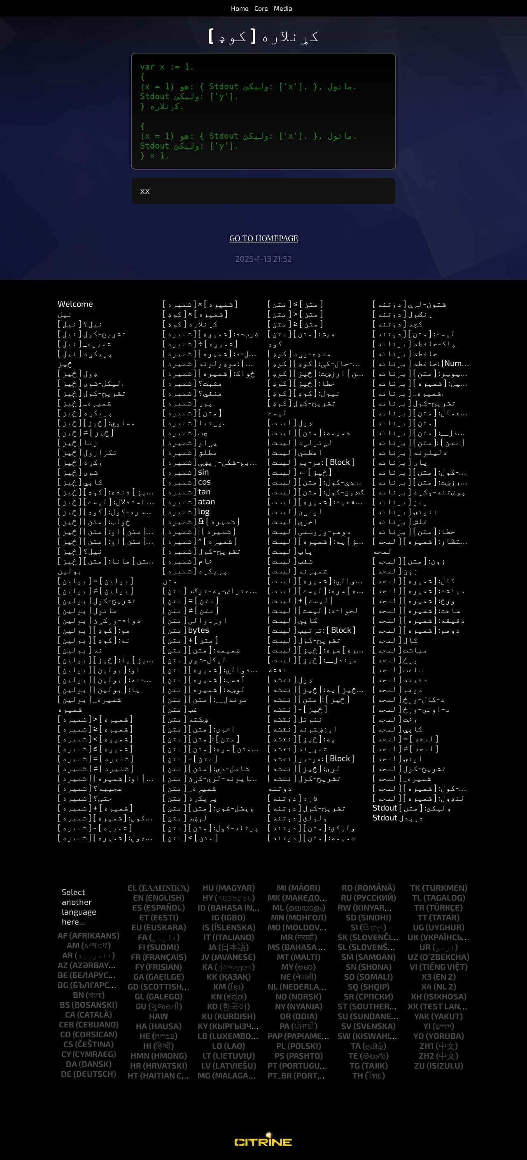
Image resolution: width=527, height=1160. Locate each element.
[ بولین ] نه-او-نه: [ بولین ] (113, 679)
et (144, 917)
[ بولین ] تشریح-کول (97, 600)
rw (344, 907)
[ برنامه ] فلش (400, 521)
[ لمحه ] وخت (395, 718)
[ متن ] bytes (186, 629)
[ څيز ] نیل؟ (80, 550)
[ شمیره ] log (186, 511)
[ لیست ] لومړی (295, 511)
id (202, 907)
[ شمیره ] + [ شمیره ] (95, 807)
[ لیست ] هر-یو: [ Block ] (311, 461)
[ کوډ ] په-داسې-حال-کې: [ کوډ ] (327, 363)
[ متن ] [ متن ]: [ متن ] (201, 738)
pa (284, 1026)
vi (413, 966)
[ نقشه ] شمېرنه (298, 748)
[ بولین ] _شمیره (89, 698)
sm (347, 957)
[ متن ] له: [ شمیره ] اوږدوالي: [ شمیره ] (238, 669)
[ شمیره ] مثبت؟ (193, 382)
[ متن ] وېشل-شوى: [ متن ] (208, 807)
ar (67, 955)
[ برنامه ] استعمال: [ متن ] (424, 412)
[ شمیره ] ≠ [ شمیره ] (95, 768)
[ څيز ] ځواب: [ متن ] (94, 521)
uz (413, 957)
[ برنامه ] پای (400, 461)
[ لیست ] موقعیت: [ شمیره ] (316, 501)
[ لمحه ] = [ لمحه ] (405, 738)
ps (279, 1055)
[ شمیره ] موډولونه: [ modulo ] (220, 363)
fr (136, 957)
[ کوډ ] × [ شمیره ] (195, 313)
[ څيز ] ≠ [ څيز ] (86, 432)
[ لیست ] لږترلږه (300, 442)
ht (133, 1075)
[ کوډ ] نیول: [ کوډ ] (304, 392)
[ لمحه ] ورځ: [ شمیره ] (414, 600)
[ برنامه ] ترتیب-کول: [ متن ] (428, 471)
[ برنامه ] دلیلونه (410, 452)
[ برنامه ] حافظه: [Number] (425, 363)
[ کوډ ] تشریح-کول (302, 402)
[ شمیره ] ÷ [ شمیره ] (200, 343)
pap (275, 1036)
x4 (426, 986)
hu (208, 887)
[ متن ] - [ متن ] (190, 758)
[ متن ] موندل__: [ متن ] (205, 698)
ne (285, 976)
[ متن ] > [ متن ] (295, 313)
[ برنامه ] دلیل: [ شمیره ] (421, 382)
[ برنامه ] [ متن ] (405, 422)
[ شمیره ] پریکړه (195, 570)
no (281, 996)
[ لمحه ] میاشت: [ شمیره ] (419, 590)
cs (68, 1044)
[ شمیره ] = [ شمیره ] (95, 758)
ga (138, 976)
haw (158, 1016)
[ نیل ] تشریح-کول (92, 333)
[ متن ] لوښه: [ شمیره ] (204, 689)
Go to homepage (263, 238)
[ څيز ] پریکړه (85, 412)
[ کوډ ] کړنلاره (190, 323)
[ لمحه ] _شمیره (402, 778)
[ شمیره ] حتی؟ (85, 797)
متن (170, 580)
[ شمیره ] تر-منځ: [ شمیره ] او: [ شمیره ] (133, 778)
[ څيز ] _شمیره (85, 402)
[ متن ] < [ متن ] (190, 837)
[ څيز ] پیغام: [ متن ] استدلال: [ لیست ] (128, 501)
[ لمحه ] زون (395, 570)
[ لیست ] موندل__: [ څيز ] (313, 659)
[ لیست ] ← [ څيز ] (300, 471)
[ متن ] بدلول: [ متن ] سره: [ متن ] (223, 748)
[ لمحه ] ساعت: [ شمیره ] (416, 610)
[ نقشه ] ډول (290, 679)
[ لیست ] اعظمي (295, 452)
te (353, 1055)
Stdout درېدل (398, 817)
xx (413, 1006)
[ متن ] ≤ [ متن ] (295, 303)
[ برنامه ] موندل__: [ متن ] (423, 432)
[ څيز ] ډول (78, 372)
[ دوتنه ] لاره (293, 797)
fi (141, 947)
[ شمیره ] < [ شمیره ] (95, 738)
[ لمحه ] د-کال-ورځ (409, 698)
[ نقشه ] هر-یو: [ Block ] (311, 758)
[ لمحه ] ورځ (395, 659)
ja (212, 947)
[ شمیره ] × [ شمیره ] (200, 303)
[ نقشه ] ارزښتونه (303, 728)
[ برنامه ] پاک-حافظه (414, 343)
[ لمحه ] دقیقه (400, 679)
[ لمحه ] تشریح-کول (409, 768)
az (63, 965)
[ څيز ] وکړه (80, 461)
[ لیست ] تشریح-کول (304, 639)
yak (421, 1016)
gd (133, 986)
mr (286, 937)
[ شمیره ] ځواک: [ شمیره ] (209, 372)
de (66, 1073)
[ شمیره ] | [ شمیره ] (199, 531)
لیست (277, 412)
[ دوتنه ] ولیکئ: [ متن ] (311, 827)
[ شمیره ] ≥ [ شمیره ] (95, 728)
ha (141, 1026)
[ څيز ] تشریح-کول (92, 392)
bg (63, 985)
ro (347, 887)
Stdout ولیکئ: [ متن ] (412, 807)
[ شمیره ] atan (189, 501)
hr (135, 1065)
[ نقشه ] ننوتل (295, 718)
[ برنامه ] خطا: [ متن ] (414, 531)
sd (351, 917)
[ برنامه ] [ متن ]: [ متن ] (418, 442)
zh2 (426, 1055)
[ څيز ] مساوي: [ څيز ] (96, 422)
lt (207, 1055)
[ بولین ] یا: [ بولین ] (99, 689)
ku (207, 1016)
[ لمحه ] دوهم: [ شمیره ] (416, 629)
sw (344, 1036)
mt (283, 957)
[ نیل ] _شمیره (85, 343)
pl (281, 1046)
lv (206, 1065)
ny (280, 1006)
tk (415, 887)
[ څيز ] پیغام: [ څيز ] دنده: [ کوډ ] (121, 491)
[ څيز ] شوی (78, 471)
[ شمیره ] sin (186, 471)
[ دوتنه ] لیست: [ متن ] (414, 333)
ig (215, 917)
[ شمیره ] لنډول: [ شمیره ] (106, 837)
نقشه (277, 669)
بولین (70, 570)
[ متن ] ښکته (185, 718)
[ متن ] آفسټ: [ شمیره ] (204, 679)
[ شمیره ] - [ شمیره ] (95, 827)
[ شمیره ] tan (187, 491)
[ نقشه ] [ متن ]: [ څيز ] (309, 698)
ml (278, 907)
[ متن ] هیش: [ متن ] (302, 333)
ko (212, 1006)
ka (207, 966)
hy (208, 897)
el (132, 887)
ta (356, 1046)
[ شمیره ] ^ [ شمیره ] (200, 540)
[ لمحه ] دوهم (398, 689)
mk (274, 897)
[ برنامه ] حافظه (405, 353)
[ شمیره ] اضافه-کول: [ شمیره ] (116, 817)
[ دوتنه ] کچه (398, 323)
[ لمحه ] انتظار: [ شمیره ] (421, 540)
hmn (140, 1055)
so (349, 976)
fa (142, 937)
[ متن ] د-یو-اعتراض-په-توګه (220, 590)
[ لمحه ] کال (395, 639)
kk (212, 976)
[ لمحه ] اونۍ (398, 758)
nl (273, 986)
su (343, 1016)
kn (216, 996)
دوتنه (280, 787)
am (73, 945)
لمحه (382, 550)
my (287, 966)
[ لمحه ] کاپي (398, 728)
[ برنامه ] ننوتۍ (405, 511)
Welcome (75, 303)
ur (425, 947)
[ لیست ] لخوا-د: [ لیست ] (313, 610)
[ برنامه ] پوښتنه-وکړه (419, 491)
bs (65, 1004)
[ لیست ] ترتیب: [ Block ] (312, 629)
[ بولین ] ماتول (88, 610)
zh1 (427, 1046)
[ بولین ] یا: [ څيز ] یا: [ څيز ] (114, 659)
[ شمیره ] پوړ (188, 402)
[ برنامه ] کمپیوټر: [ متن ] (424, 372)
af (63, 935)
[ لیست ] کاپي (293, 619)
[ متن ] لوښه (185, 817)
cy (66, 1054)
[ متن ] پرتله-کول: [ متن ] (211, 827)
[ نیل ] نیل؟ (80, 323)
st (342, 1006)
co (65, 1034)
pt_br (280, 1075)
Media (283, 8)
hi (147, 1046)
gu (141, 1006)
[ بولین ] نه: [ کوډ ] (94, 639)
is (206, 927)
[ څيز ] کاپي (80, 481)
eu (136, 927)
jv (205, 957)
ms (274, 947)
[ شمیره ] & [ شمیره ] (201, 521)
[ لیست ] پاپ (290, 550)
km (219, 986)
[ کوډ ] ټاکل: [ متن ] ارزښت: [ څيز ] (331, 372)
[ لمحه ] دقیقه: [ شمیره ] (419, 619)
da (71, 1064)
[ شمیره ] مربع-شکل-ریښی (211, 461)
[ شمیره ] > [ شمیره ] (95, 718)
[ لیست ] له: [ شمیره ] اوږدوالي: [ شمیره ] (346, 580)
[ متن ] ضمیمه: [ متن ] (201, 649)
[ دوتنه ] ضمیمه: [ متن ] (311, 837)
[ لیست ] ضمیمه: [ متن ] (309, 432)
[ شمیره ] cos (187, 481)
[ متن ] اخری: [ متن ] (199, 728)
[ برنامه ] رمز (400, 501)
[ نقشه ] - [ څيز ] (297, 708)
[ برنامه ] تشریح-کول (414, 402)
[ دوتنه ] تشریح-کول (307, 807)
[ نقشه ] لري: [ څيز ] (304, 768)
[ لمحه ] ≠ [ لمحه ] (405, 748)
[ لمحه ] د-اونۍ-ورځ (411, 708)
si (354, 927)
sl (342, 947)
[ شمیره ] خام (188, 560)
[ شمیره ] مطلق (190, 452)
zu (419, 1065)
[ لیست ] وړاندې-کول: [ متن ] (321, 481)
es (137, 907)
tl (417, 897)
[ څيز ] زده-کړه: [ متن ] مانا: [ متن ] (125, 560)
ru (346, 897)
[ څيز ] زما (78, 442)
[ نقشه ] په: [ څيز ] (302, 738)
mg (204, 1075)
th (357, 1075)
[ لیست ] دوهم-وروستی (309, 531)
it (207, 937)
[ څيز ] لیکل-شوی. (91, 382)
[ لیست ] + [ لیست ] (300, 600)
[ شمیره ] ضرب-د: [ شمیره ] (211, 333)
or (285, 1016)
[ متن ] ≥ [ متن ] (295, 323)
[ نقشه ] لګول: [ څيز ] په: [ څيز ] (326, 689)
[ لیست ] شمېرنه (298, 570)
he (145, 1036)
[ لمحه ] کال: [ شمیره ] (414, 580)
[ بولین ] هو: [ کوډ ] (94, 629)
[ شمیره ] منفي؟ (193, 392)
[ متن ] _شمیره (190, 787)
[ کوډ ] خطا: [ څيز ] (302, 382)
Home (240, 8)
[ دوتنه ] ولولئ (298, 817)
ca (70, 1014)
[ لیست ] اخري (293, 521)
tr (419, 907)
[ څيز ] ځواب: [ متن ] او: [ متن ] (114, 531)
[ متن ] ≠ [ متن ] (191, 610)
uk (413, 937)
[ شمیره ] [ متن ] (192, 412)
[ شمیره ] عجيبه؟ (90, 787)
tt (422, 917)
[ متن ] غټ (180, 708)
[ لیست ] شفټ (290, 560)
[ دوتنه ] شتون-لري (409, 303)
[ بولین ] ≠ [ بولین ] (95, 590)
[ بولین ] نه (80, 649)
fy (139, 966)
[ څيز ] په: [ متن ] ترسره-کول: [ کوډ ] (125, 511)
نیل (65, 313)
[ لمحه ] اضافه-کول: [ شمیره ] (428, 787)
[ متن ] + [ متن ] (190, 639)
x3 (426, 976)
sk (343, 937)
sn (351, 966)
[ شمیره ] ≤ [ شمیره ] (95, 748)
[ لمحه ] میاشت (400, 649)
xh (416, 996)
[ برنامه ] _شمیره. (408, 392)
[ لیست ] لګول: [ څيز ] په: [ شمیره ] (331, 540)
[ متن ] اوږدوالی (195, 619)
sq (353, 986)
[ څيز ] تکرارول (88, 452)
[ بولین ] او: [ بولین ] (99, 669)
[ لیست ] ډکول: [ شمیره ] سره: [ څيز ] (333, 649)
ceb (66, 1024)
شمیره (70, 708)
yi (427, 1026)
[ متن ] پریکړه (190, 797)
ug (418, 927)
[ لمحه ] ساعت (398, 669)
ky (203, 1026)
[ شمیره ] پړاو (190, 442)
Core (261, 8)
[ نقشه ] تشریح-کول (304, 778)
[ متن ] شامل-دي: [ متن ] (206, 768)
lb (203, 1036)
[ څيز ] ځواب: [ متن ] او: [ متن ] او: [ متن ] (133, 540)
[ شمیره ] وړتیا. (194, 422)
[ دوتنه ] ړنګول (403, 313)
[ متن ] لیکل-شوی (194, 659)
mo (274, 927)
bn (78, 994)
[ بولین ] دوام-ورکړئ (99, 619)
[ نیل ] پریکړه (85, 353)
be (63, 975)
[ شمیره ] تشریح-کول (202, 550)
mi (282, 887)
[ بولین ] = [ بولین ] (95, 580)
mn (277, 917)
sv (346, 1026)
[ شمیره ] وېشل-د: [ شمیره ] (213, 353)
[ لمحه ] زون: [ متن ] (409, 560)
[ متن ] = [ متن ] (191, 600)
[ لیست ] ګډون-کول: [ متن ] (316, 491)
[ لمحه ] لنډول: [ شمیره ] (419, 797)
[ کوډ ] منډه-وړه (299, 353)
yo (418, 1036)
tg (355, 1065)
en (138, 897)
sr (349, 996)
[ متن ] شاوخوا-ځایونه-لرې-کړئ (225, 778)
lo (217, 1046)
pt (272, 1065)
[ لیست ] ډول (290, 422)
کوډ (275, 343)
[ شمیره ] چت (185, 432)
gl (140, 996)
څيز (65, 363)
